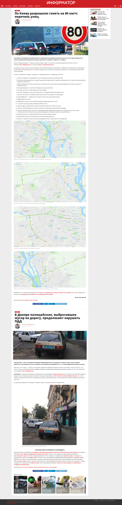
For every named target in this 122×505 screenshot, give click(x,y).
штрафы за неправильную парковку (43, 452)
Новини (15, 6)
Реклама (30, 6)
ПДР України (22, 6)
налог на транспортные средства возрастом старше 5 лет (56, 292)
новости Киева (33, 300)
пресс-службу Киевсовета (46, 64)
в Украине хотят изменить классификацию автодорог (37, 294)
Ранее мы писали (58, 374)
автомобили (25, 300)
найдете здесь (35, 463)
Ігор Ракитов (28, 20)
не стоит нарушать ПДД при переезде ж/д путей (33, 454)
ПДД (50, 467)
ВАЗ (23, 467)
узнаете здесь (33, 457)
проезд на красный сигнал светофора (65, 452)
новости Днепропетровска (41, 467)
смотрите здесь (22, 456)
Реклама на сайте (111, 500)
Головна (8, 6)
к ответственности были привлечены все (64, 376)
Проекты (37, 6)
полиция (54, 467)
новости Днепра (28, 467)
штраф (52, 461)
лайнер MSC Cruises (11, 503)
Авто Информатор (25, 64)
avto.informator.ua (12, 502)
